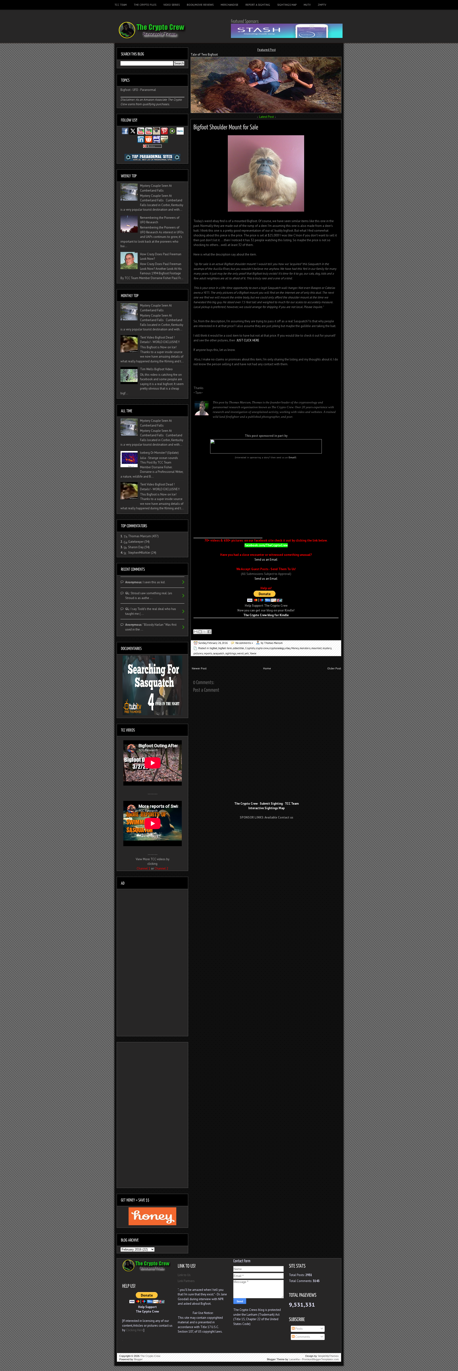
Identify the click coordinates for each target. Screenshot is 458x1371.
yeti (247, 653)
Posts (299, 1329)
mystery (327, 648)
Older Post (334, 668)
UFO (135, 90)
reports (208, 653)
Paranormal (148, 90)
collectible (238, 648)
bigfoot (213, 648)
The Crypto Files (145, 4)
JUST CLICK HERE (248, 340)
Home (267, 668)
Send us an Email (266, 560)
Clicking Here (134, 1330)
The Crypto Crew (150, 1356)
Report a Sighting (257, 4)
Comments (302, 1337)
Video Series (171, 4)
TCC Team (120, 4)
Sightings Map (287, 4)
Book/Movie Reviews (200, 4)
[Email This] (195, 631)
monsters (305, 648)
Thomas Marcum (139, 536)
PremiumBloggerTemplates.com (320, 1359)
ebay (287, 648)
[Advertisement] (266, 831)
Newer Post (199, 668)
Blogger (138, 1359)
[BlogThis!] (200, 631)
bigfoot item (225, 648)
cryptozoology (276, 648)
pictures (198, 653)
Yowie (253, 653)
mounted (316, 648)
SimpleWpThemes (328, 1356)
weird (240, 653)
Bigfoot (125, 90)
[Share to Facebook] (209, 631)
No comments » (244, 643)
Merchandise (229, 4)
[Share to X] (204, 631)
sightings (230, 653)
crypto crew (262, 648)
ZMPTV (322, 4)
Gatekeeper (136, 542)
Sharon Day (136, 547)
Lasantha (294, 1359)
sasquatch (218, 653)
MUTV (307, 4)
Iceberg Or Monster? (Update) (159, 453)
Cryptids (250, 648)
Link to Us (184, 1275)
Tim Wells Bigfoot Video (156, 369)
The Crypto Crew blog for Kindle (266, 615)
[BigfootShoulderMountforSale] (225, 126)
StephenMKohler (139, 553)
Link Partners (186, 1281)
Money (295, 648)
